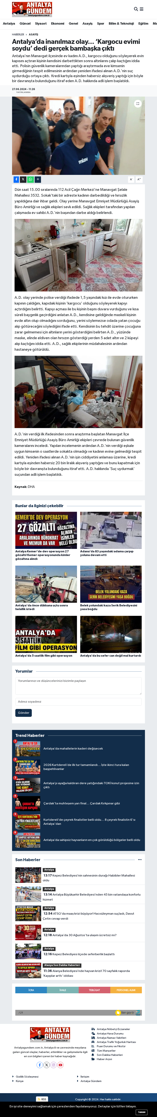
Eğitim (143, 23)
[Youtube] (60, 1065)
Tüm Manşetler (106, 1050)
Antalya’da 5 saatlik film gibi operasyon (43, 655)
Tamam (141, 1112)
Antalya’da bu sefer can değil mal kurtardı (110, 655)
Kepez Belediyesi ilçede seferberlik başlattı (79, 954)
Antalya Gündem (91, 1081)
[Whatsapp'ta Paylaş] (30, 179)
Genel (73, 23)
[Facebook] (40, 1065)
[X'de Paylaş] (23, 179)
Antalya (9, 23)
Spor (100, 23)
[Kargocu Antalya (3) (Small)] (79, 392)
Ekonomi (57, 23)
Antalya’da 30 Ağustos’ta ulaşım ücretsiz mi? (80, 935)
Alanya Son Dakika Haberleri (62, 965)
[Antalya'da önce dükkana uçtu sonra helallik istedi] (46, 584)
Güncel (25, 23)
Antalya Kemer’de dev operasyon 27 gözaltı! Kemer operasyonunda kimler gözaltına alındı (42, 555)
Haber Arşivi (104, 1059)
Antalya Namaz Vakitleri (111, 1037)
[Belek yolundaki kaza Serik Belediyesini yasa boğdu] (111, 584)
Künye (20, 1081)
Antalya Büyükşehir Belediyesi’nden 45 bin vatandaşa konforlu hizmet (91, 897)
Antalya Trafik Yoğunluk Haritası (116, 1042)
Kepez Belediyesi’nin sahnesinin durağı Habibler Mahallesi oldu (89, 878)
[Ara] (136, 9)
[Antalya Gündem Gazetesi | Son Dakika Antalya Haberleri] (32, 9)
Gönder (23, 713)
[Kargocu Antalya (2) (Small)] (79, 255)
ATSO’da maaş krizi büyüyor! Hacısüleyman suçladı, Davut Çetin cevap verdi (88, 916)
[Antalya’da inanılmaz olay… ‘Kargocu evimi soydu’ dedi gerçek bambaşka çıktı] (78, 136)
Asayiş (87, 23)
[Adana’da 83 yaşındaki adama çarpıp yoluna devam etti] (111, 530)
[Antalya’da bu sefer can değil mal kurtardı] (111, 634)
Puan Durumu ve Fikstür (111, 1046)
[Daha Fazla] (38, 179)
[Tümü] (140, 860)
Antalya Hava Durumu (110, 1033)
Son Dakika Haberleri (110, 1055)
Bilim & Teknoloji (121, 23)
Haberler (18, 34)
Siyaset (41, 23)
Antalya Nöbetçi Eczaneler (113, 1029)
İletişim (85, 1076)
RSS (43, 1099)
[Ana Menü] (141, 9)
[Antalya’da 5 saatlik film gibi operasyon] (46, 634)
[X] (46, 1065)
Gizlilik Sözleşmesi (27, 1076)
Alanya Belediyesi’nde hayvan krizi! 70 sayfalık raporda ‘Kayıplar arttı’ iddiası (86, 973)
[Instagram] (53, 1065)
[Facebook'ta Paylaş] (16, 179)
